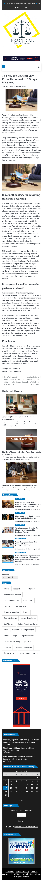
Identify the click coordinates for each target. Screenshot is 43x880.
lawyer (6, 636)
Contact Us (10, 872)
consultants (28, 600)
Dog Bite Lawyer (10, 618)
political (17, 371)
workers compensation (29, 653)
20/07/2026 (36, 509)
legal (15, 636)
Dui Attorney (9, 624)
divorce (26, 612)
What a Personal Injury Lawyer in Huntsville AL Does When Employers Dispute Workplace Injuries (27, 559)
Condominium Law (11, 600)
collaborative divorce (12, 595)
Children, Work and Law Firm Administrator (20, 485)
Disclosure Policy (22, 872)
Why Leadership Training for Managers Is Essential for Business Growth (26, 530)
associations (18, 589)
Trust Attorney (10, 653)
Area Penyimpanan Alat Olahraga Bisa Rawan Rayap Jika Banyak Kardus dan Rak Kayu (27, 504)
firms (11, 371)
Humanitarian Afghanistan (23, 630)
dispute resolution (11, 612)
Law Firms (16, 368)
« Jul (21, 800)
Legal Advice (20, 499)
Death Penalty (20, 606)
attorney (31, 589)
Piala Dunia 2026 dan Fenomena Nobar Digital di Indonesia (27, 517)
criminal (7, 606)
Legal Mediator (28, 636)
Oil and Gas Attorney (12, 641)
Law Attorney (20, 538)
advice (6, 589)
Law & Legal (20, 513)
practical (7, 647)
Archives (5, 575)
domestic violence (28, 618)
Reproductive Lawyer (23, 647)
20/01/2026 (36, 549)
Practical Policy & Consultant (26, 827)
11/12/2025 (36, 565)
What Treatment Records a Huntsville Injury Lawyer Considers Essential (26, 544)
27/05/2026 (36, 521)
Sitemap (34, 872)
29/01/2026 (36, 535)
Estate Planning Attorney (28, 624)
